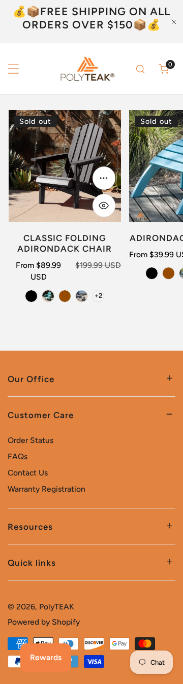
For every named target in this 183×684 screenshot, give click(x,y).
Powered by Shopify (44, 622)
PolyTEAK (56, 606)
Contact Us (28, 472)
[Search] (140, 69)
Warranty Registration (46, 489)
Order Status (30, 440)
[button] (163, 69)
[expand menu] (13, 69)
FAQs (17, 456)
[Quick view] (104, 205)
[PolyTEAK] (86, 69)
